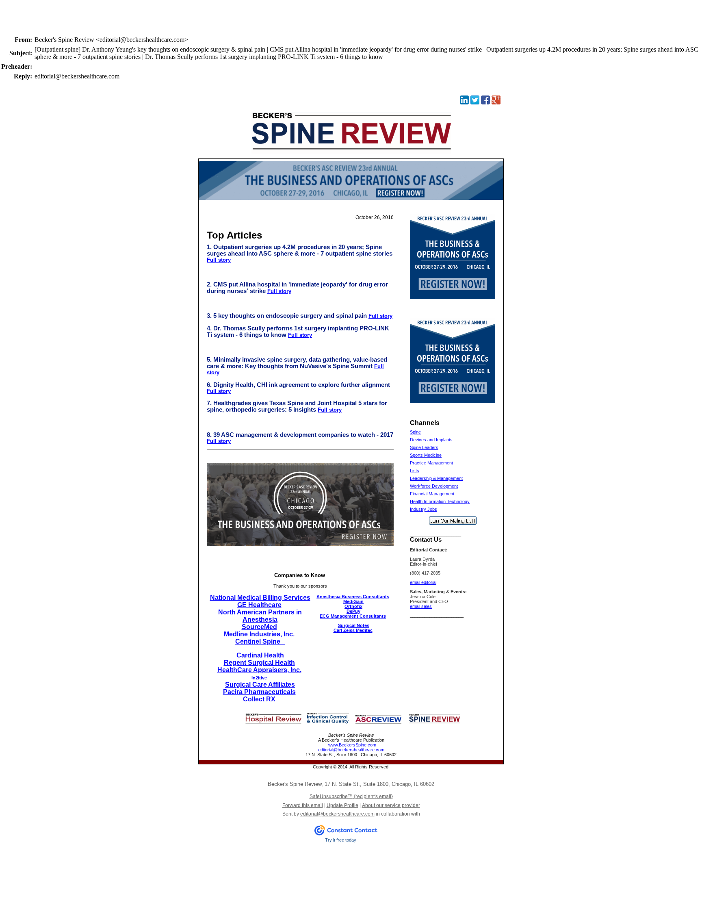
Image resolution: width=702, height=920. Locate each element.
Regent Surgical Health (259, 662)
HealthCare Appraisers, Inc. (259, 669)
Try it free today (340, 840)
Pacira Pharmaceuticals (259, 691)
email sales (421, 606)
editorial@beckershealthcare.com (351, 749)
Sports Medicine (426, 455)
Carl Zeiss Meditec (353, 630)
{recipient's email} (351, 796)
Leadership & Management (436, 478)
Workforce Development (434, 486)
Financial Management (432, 493)
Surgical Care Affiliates (260, 684)
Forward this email (302, 805)
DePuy (353, 611)
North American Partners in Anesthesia (260, 616)
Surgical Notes (353, 625)
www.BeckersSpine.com (352, 744)
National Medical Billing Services (260, 597)
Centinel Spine (257, 641)
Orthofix (353, 606)
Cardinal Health (260, 655)
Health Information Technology (440, 501)
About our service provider (391, 805)
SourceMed (259, 626)
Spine (415, 432)
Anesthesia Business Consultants (352, 596)
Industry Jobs (423, 509)
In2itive (259, 677)
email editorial (423, 582)
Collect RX (259, 699)
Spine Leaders (424, 447)
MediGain (353, 601)
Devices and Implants (431, 439)
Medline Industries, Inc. (259, 634)
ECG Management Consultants (353, 616)
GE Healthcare (259, 604)
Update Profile (342, 805)
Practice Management (431, 462)
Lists (414, 470)
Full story (219, 260)
